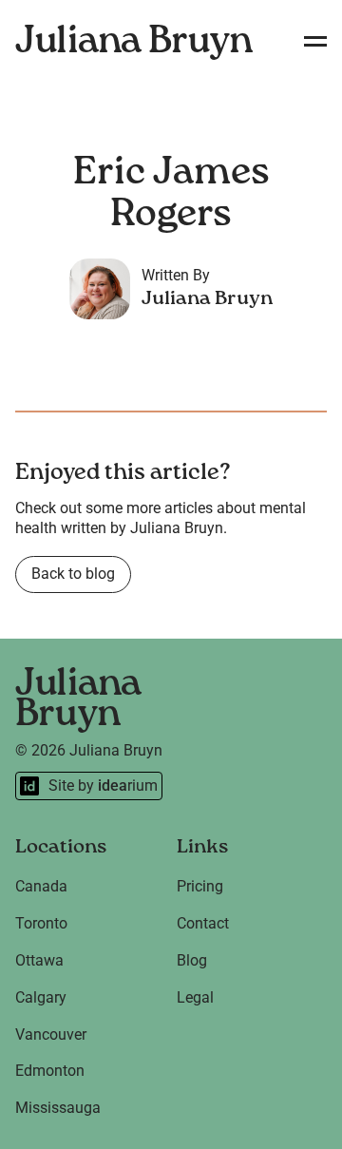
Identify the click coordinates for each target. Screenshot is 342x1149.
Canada (41, 886)
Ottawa (39, 960)
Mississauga (58, 1108)
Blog (192, 960)
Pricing (200, 886)
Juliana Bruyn (134, 42)
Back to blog (73, 574)
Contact (203, 923)
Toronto (41, 923)
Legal (195, 997)
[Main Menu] (315, 42)
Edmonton (50, 1071)
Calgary (40, 997)
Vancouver (50, 1034)
